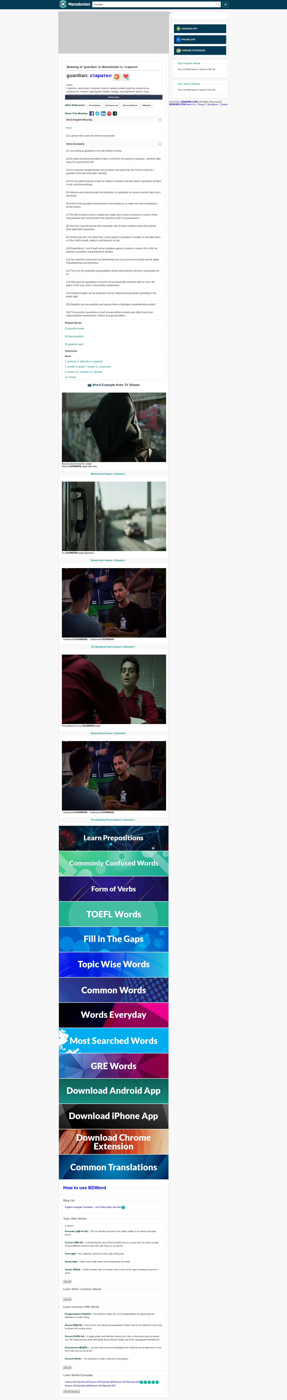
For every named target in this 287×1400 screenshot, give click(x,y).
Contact (224, 104)
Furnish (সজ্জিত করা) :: (75, 1242)
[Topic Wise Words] (114, 976)
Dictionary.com (111, 105)
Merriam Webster (130, 105)
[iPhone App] (114, 1128)
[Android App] (114, 1102)
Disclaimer (212, 104)
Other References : (75, 105)
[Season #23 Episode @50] (146, 1383)
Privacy (201, 104)
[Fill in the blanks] (114, 951)
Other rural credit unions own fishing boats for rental (97, 1261)
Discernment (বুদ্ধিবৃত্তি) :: (77, 1347)
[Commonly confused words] (114, 875)
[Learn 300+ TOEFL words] (114, 925)
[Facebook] (92, 115)
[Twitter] (98, 115)
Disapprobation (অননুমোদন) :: (79, 1314)
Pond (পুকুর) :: (71, 1253)
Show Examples (113, 144)
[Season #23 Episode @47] (157, 1383)
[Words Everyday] (114, 1027)
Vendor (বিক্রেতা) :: (74, 1269)
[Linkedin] (104, 115)
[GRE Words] (114, 1077)
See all (67, 1281)
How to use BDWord (84, 1187)
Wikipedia (146, 105)
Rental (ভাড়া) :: (72, 1261)
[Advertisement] (112, 32)
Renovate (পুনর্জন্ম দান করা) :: (77, 1231)
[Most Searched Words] (114, 1052)
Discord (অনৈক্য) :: (74, 1358)
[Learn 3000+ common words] (114, 1001)
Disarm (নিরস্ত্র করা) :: (75, 1325)
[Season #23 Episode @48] (153, 1383)
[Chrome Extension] (114, 1153)
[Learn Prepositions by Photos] (114, 850)
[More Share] (115, 115)
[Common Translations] (114, 1178)
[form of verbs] (114, 900)
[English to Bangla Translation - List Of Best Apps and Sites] (123, 1208)
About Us (190, 104)
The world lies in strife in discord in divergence (96, 1358)
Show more (113, 97)
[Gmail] (110, 115)
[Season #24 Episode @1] (142, 1383)
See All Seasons (71, 1391)
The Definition (94, 105)
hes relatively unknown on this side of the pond (94, 1253)
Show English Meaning (113, 119)
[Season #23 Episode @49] (150, 1383)
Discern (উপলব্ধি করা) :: (76, 1336)
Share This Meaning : (77, 113)
